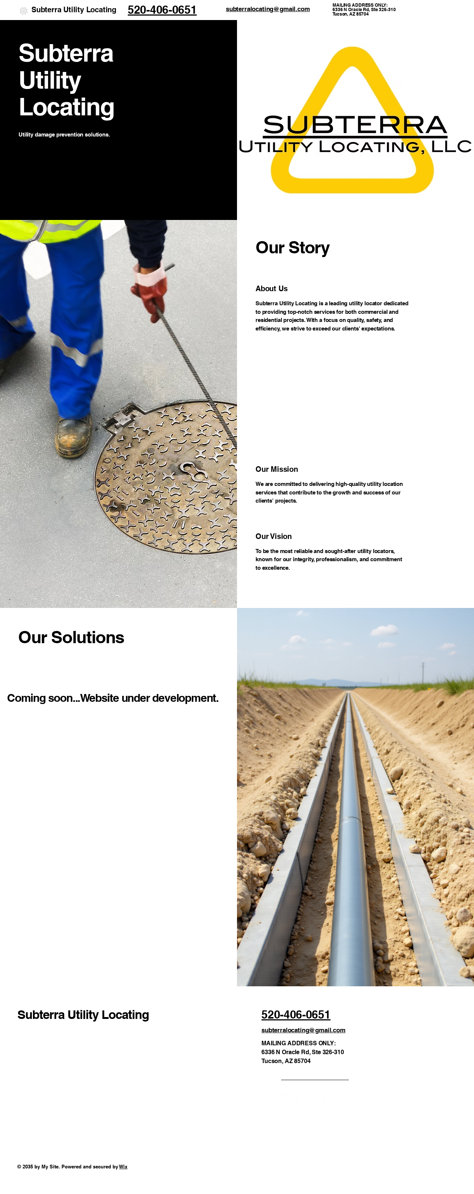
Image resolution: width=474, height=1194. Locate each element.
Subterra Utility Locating (73, 9)
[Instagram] (300, 1098)
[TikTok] (327, 1098)
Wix (123, 1167)
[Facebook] (286, 1098)
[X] (313, 1098)
